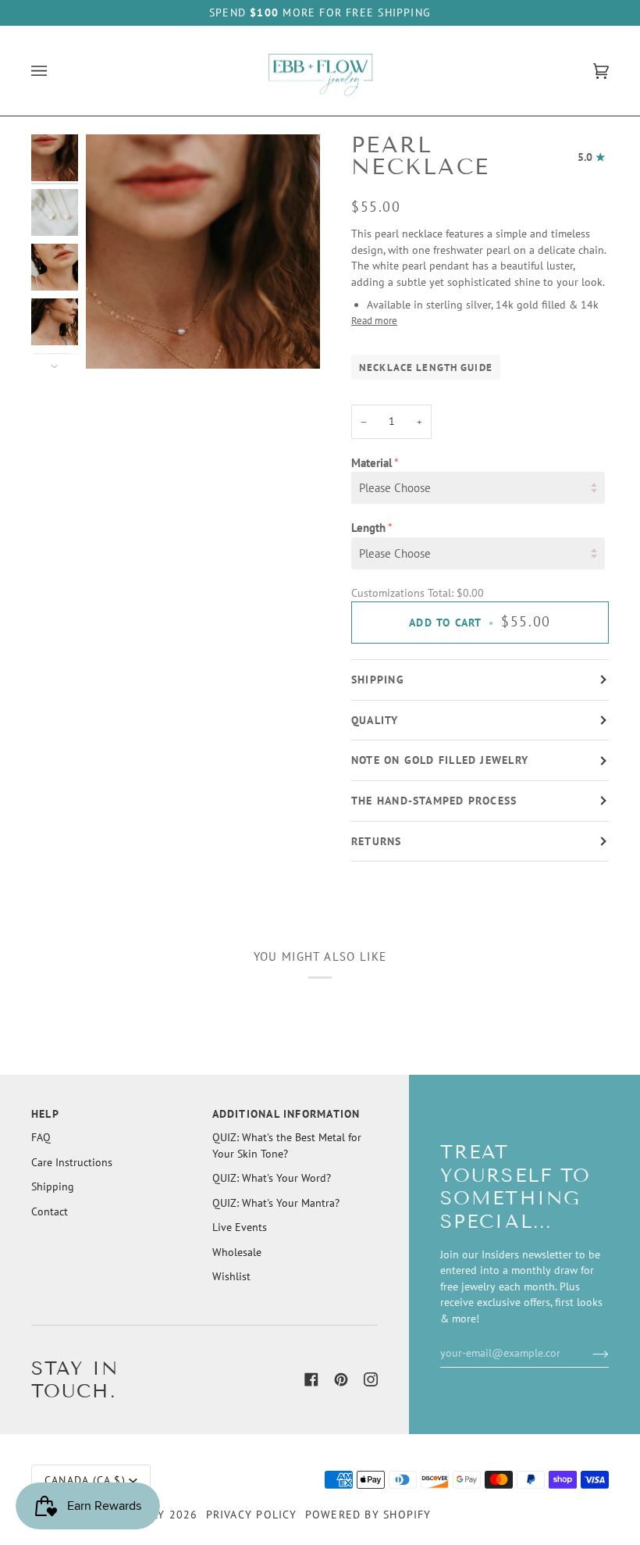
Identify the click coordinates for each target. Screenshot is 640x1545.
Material (371, 462)
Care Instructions (71, 1162)
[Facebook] (311, 1379)
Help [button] (45, 1114)
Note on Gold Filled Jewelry (439, 760)
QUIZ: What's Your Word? (271, 1178)
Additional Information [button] (286, 1114)
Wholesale (236, 1252)
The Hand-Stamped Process (434, 801)
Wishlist (231, 1276)
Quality (375, 720)
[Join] (588, 1352)
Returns (376, 841)
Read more (374, 320)
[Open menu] (54, 71)
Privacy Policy (251, 1515)
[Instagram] (371, 1379)
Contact (49, 1211)
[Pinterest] (341, 1379)
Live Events (239, 1227)
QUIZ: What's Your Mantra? (276, 1203)
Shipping (377, 680)
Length (368, 527)
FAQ (41, 1137)
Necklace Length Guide (425, 367)
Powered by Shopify (368, 1515)
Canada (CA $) (85, 1480)
